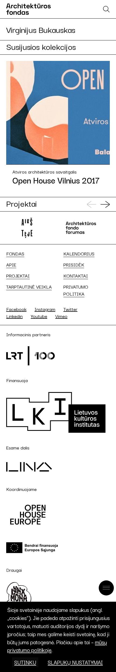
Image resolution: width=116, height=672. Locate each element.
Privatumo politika (75, 290)
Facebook (16, 309)
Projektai (18, 275)
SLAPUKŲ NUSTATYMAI (75, 662)
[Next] (105, 204)
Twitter (70, 309)
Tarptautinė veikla (29, 286)
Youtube (39, 316)
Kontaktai (75, 275)
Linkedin (14, 316)
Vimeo (61, 316)
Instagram (45, 309)
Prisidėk (73, 264)
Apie (11, 264)
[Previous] (91, 204)
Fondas (15, 253)
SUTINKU (25, 662)
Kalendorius (78, 253)
